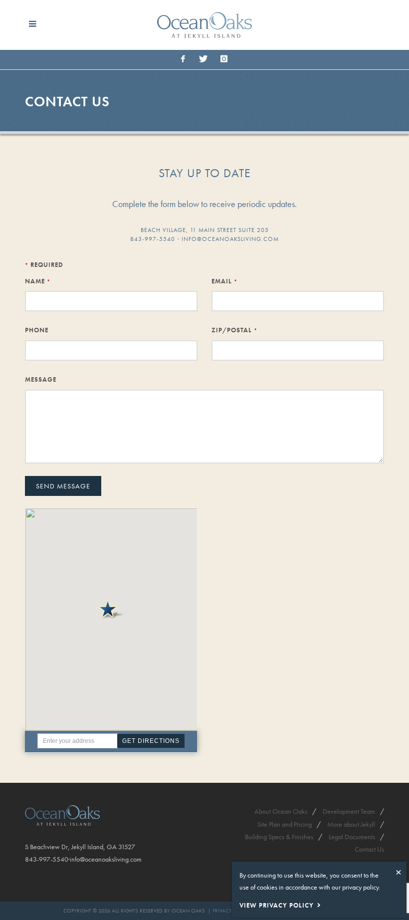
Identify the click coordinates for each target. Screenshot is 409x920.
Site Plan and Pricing (284, 824)
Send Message (63, 485)
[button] (111, 610)
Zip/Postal (234, 330)
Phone (36, 330)
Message (40, 379)
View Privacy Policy (276, 905)
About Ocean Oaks (280, 811)
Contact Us (369, 849)
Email (224, 281)
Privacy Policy (231, 910)
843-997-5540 (152, 239)
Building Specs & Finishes (279, 836)
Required (44, 264)
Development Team (349, 811)
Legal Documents (352, 836)
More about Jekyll (351, 824)
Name (37, 281)
